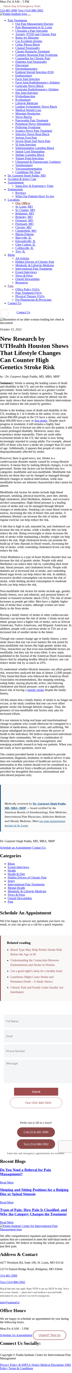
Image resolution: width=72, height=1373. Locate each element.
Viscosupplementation (28, 168)
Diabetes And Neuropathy (31, 61)
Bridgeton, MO (24, 213)
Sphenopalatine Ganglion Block (34, 148)
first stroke (41, 420)
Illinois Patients (24, 234)
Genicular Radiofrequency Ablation (37, 89)
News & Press (24, 275)
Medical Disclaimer (52, 1364)
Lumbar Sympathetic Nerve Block (36, 106)
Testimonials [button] (15, 189)
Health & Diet (16, 874)
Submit (36, 1091)
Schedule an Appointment (15, 847)
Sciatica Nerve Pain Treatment (33, 130)
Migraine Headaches (27, 113)
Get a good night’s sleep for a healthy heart (36, 971)
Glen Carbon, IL (25, 244)
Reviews (20, 192)
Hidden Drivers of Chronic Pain (34, 261)
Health (12, 870)
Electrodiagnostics (26, 68)
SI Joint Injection (25, 144)
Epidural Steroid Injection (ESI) (34, 72)
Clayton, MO (23, 227)
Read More (7, 1182)
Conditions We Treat (27, 172)
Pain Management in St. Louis (33, 27)
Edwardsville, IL (25, 241)
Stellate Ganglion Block (29, 155)
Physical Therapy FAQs (30, 296)
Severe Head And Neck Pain (32, 141)
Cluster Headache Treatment (32, 51)
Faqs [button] (10, 286)
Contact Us (14, 303)
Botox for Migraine (27, 37)
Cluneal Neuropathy (27, 48)
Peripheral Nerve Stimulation (32, 123)
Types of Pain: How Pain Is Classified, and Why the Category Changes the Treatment (33, 1212)
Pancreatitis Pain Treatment (31, 120)
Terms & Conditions (20, 1368)
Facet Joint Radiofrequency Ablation (37, 82)
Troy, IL (20, 251)
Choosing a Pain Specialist (31, 30)
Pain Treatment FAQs (28, 292)
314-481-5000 (8, 10)
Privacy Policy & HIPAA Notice (20, 1364)
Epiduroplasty (23, 75)
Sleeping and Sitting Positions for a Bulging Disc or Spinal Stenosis (34, 1192)
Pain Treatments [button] (17, 20)
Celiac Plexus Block (27, 44)
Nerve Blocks (23, 117)
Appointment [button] (16, 182)
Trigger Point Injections (29, 158)
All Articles (22, 258)
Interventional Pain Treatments (33, 268)
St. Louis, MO (24, 206)
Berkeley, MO (24, 217)
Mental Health (16, 887)
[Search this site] (4, 313)
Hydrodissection (25, 96)
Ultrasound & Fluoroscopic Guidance (38, 161)
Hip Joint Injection (26, 92)
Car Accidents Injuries (28, 41)
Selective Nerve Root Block (32, 134)
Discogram (22, 65)
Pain (10, 901)
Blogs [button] (11, 255)
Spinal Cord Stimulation (30, 151)
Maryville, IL (23, 237)
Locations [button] (14, 199)
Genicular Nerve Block (29, 86)
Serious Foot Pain (26, 137)
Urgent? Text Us (49, 1335)
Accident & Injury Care (22, 179)
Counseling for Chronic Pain (32, 58)
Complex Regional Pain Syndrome (36, 55)
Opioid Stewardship (27, 279)
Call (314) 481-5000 (36, 1132)
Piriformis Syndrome (28, 127)
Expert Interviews (26, 272)
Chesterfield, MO (25, 230)
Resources (21, 282)
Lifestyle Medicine (26, 103)
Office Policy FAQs (27, 289)
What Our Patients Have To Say (34, 196)
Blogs (11, 863)
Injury (11, 881)
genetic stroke (35, 690)
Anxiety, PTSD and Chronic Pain (35, 34)
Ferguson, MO (24, 220)
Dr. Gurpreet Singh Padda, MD (27, 175)
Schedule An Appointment (16, 1335)
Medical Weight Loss (28, 110)
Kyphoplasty (23, 99)
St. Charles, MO (25, 210)
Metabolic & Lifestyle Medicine (34, 265)
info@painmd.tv (10, 1302)
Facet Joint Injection (27, 79)
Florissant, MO (24, 223)
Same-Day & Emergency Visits (34, 186)
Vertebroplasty (24, 165)
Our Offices (22, 203)
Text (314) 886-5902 (30, 10)
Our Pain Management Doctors (34, 23)
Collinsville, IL (24, 248)
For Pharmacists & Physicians (33, 299)
